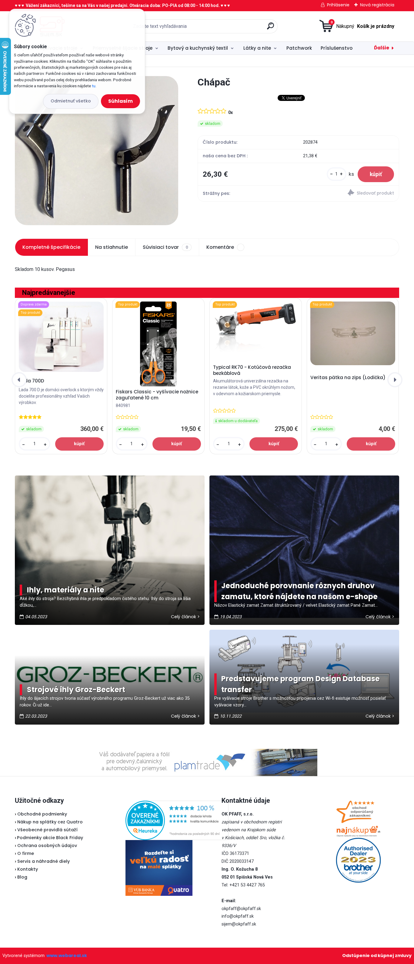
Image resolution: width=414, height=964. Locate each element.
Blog (22, 877)
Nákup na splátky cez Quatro (50, 822)
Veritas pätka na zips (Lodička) (348, 378)
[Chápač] (96, 150)
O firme (25, 853)
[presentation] (19, 379)
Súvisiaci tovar (165, 247)
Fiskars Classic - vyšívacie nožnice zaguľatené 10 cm (157, 395)
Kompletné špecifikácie (51, 247)
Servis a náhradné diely (43, 861)
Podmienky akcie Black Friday (49, 838)
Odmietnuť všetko (71, 101)
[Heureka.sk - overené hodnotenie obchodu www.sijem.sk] (177, 804)
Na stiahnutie (111, 247)
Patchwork (299, 48)
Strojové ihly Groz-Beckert (76, 690)
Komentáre (220, 247)
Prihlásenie (338, 5)
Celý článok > (185, 617)
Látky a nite (257, 48)
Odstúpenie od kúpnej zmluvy (377, 955)
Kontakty (27, 869)
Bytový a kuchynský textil (198, 48)
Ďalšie (381, 48)
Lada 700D (31, 381)
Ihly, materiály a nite (65, 590)
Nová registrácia (377, 5)
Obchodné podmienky (42, 814)
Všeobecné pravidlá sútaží (47, 830)
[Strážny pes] (348, 193)
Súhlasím (120, 101)
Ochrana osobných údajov (47, 845)
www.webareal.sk (66, 955)
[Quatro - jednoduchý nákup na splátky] (158, 868)
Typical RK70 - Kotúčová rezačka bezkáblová (252, 370)
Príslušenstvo (336, 48)
